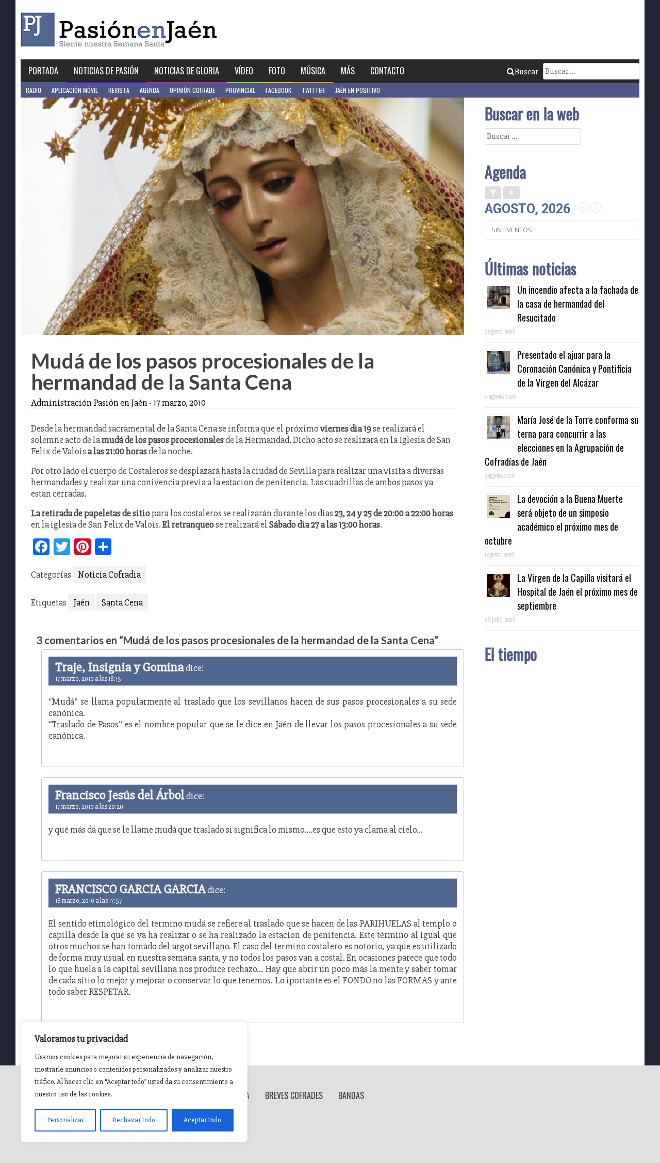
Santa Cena (122, 602)
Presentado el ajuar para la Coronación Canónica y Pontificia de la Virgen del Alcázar (574, 368)
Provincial (240, 90)
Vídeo (244, 71)
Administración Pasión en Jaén (89, 402)
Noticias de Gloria (186, 71)
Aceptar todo (202, 1120)
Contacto (387, 71)
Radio (33, 90)
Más (348, 71)
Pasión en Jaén (122, 29)
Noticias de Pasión (106, 71)
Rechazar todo (133, 1120)
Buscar (526, 72)
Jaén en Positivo (357, 90)
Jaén (81, 602)
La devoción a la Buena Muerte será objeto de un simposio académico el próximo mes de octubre (554, 519)
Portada (43, 71)
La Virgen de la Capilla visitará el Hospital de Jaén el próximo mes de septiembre (577, 591)
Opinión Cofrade (192, 90)
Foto (277, 71)
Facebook (278, 90)
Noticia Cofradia (109, 574)
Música (313, 71)
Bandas (351, 1095)
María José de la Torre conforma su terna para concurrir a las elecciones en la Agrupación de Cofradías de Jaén (561, 440)
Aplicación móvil (75, 90)
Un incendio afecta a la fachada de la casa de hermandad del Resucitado (577, 303)
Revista (118, 90)
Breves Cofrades (294, 1095)
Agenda (149, 90)
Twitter (313, 90)
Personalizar (65, 1120)
